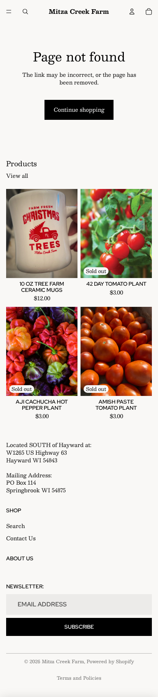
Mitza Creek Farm (63, 661)
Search (15, 526)
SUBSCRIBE (79, 626)
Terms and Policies (79, 678)
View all (17, 176)
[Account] (131, 11)
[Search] (25, 11)
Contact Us (21, 538)
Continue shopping (79, 109)
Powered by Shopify (110, 661)
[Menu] (9, 11)
